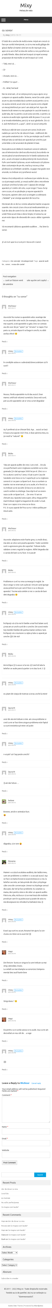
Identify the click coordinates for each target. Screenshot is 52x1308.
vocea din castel (18, 264)
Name (5, 1127)
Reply (4, 341)
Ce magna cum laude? (10, 1207)
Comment (7, 1095)
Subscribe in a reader (9, 1278)
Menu (26, 20)
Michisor (25, 1083)
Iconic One (12, 1306)
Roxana (11, 861)
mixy (8, 35)
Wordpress (38, 1306)
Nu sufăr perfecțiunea (10, 1202)
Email (5, 1138)
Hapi (10, 951)
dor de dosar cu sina (9, 1189)
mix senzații (15, 261)
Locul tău (5, 1193)
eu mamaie (5, 1198)
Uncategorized (27, 261)
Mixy (26, 5)
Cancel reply (36, 1083)
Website (5, 1150)
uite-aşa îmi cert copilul (38, 280)
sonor (7, 264)
